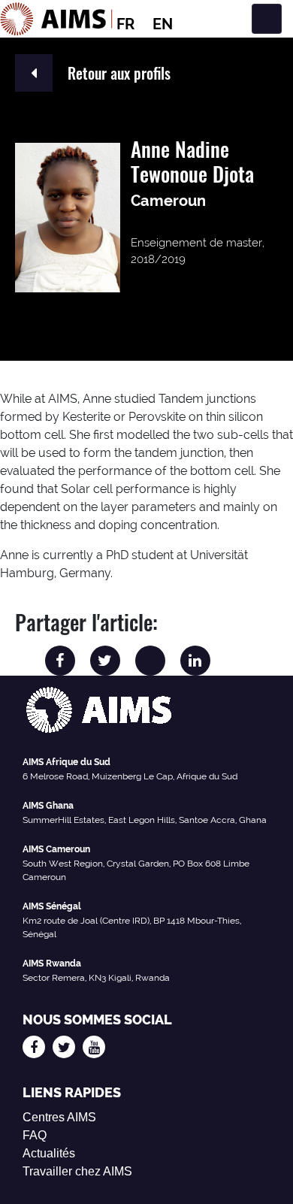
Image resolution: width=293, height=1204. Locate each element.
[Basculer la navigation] (267, 19)
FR (125, 24)
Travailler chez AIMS (77, 1171)
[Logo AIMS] (56, 19)
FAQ (35, 1135)
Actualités (49, 1153)
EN (163, 24)
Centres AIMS (59, 1117)
